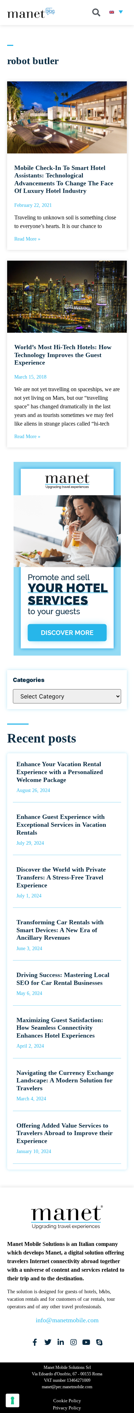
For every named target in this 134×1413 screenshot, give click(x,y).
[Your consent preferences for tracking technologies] (12, 1400)
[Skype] (99, 1342)
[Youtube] (86, 1342)
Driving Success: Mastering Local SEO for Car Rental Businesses (62, 978)
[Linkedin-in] (60, 1342)
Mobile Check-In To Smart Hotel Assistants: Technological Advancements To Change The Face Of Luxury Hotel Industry (63, 179)
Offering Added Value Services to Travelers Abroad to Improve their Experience (64, 1133)
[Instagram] (73, 1342)
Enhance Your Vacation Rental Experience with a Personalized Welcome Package (59, 771)
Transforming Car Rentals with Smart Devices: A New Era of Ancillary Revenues (60, 930)
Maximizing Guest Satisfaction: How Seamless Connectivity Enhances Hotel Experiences (59, 1027)
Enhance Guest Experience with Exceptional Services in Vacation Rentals (61, 824)
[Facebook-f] (35, 1342)
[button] (96, 13)
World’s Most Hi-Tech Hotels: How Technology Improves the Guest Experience (62, 354)
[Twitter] (47, 1342)
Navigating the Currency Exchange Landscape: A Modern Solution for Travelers (65, 1080)
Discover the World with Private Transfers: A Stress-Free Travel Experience (61, 877)
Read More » (27, 239)
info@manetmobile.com (67, 1320)
